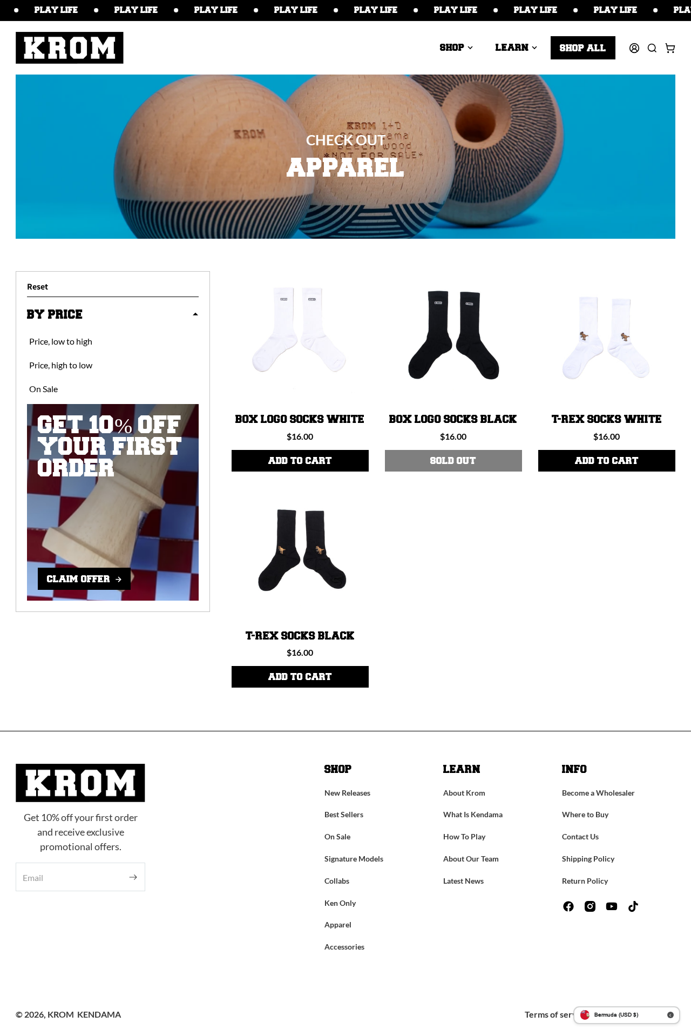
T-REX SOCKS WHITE (607, 420)
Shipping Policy (588, 858)
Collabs (336, 880)
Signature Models (353, 858)
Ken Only (340, 902)
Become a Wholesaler (598, 792)
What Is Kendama (473, 814)
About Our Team (471, 858)
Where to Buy (585, 814)
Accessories (344, 946)
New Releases (347, 792)
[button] (456, 47)
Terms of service (556, 1014)
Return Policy (585, 880)
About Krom (464, 792)
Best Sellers (343, 814)
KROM (61, 1014)
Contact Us (580, 836)
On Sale (337, 836)
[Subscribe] (133, 877)
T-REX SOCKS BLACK (300, 636)
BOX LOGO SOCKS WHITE (299, 420)
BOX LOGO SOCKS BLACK (453, 420)
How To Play (464, 836)
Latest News (463, 880)
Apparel (337, 924)
